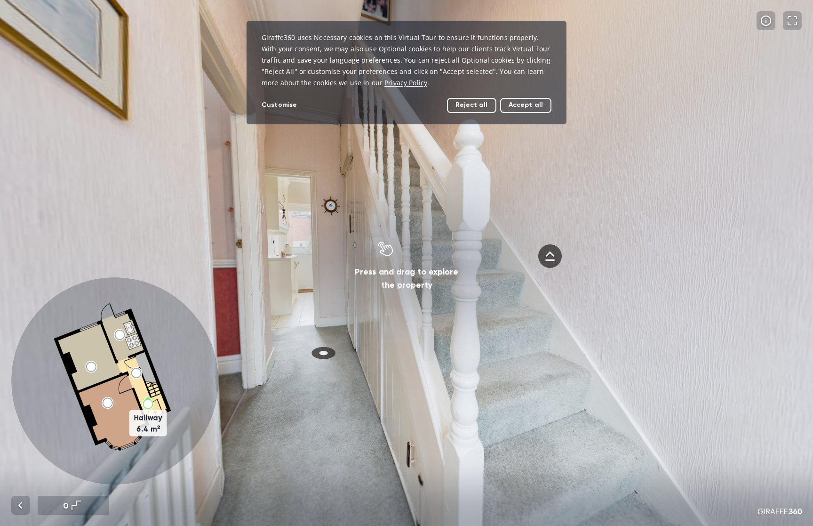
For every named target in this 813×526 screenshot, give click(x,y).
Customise (279, 105)
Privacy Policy (405, 82)
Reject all (471, 105)
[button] (114, 381)
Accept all (526, 105)
